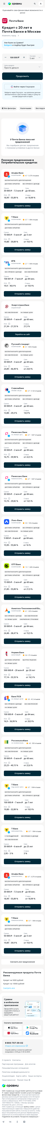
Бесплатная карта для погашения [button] (18, 180)
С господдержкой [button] (11, 836)
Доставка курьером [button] (12, 184)
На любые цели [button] (27, 312)
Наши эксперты (35, 1076)
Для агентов (30, 1064)
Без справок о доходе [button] (31, 184)
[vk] (10, 1122)
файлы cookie (29, 1107)
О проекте (6, 1060)
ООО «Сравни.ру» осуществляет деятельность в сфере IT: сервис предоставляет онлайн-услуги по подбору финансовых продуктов (22, 1093)
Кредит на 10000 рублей (13, 983)
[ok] (17, 1122)
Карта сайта (21, 1076)
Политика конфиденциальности (16, 1072)
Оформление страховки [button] (29, 619)
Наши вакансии (9, 1080)
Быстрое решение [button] (29, 660)
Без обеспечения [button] (31, 272)
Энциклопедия (8, 1076)
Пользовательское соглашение (15, 1068)
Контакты (16, 1060)
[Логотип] (10, 1085)
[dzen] (24, 1122)
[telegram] (3, 1122)
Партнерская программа (12, 1064)
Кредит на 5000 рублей (13, 980)
